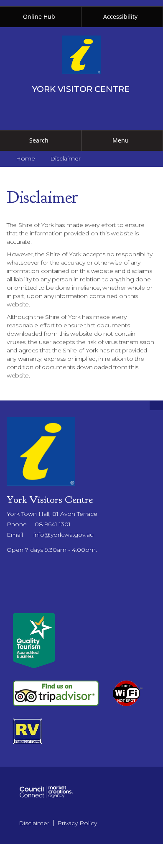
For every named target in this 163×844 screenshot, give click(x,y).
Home (25, 158)
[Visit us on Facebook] (9, 567)
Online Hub (39, 16)
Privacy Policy (77, 823)
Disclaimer (34, 823)
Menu (120, 140)
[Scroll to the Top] (156, 405)
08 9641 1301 (53, 524)
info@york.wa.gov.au (63, 534)
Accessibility (120, 16)
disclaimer (65, 158)
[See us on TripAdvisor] (56, 692)
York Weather (81, 605)
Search (38, 140)
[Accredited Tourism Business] (34, 640)
